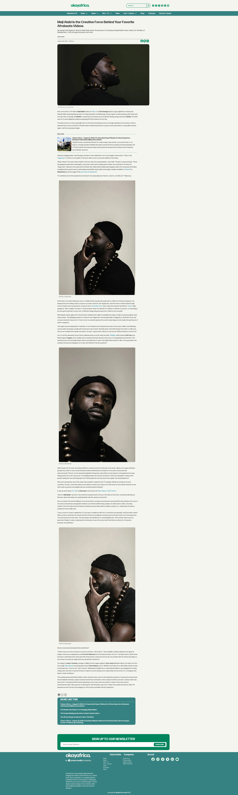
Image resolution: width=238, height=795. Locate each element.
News (83, 13)
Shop (142, 13)
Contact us (126, 758)
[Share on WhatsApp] (65, 694)
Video (117, 13)
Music (93, 13)
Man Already (69, 666)
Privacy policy (127, 760)
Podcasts (151, 13)
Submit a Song (127, 762)
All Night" (113, 335)
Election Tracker (165, 13)
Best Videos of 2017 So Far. (107, 491)
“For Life (74, 491)
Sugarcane (61, 158)
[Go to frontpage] (80, 5)
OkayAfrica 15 (72, 13)
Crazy (130, 306)
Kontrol (127, 169)
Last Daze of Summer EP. (89, 172)
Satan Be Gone (97, 306)
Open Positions (127, 764)
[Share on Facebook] (141, 41)
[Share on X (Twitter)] (144, 41)
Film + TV (105, 13)
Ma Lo (94, 112)
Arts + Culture (129, 13)
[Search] (148, 5)
